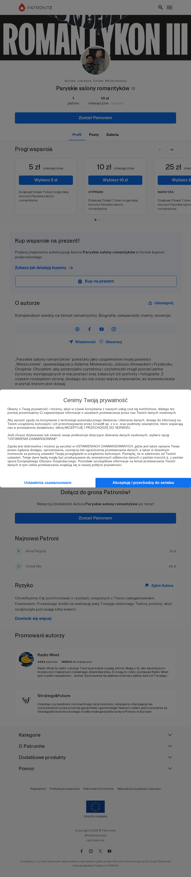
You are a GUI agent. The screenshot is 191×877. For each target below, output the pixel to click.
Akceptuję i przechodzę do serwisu (143, 483)
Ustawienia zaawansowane (48, 483)
